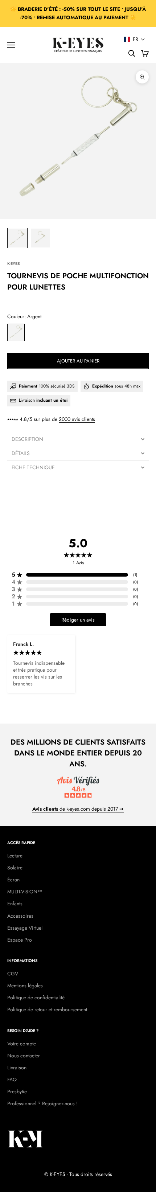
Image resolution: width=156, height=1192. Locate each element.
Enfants (14, 903)
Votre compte (21, 1043)
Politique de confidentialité (36, 997)
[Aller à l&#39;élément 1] (17, 238)
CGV (12, 973)
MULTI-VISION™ (24, 891)
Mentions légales (25, 985)
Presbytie (17, 1091)
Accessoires (20, 915)
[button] (134, 39)
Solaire (14, 867)
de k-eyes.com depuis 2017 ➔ (78, 808)
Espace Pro (19, 939)
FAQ (12, 1079)
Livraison (16, 1067)
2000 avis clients (77, 419)
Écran (13, 879)
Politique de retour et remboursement (47, 1009)
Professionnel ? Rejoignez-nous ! (42, 1103)
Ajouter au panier (78, 360)
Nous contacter (23, 1055)
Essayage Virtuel (24, 927)
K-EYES (13, 263)
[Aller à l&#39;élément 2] (40, 238)
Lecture (14, 855)
